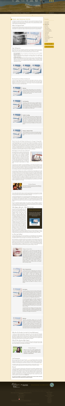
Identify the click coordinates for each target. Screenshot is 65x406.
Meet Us (28, 390)
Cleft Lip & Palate (47, 36)
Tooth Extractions (47, 28)
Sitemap (49, 390)
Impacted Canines (47, 38)
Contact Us (45, 390)
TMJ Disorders (47, 33)
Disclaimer (42, 390)
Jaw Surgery (46, 25)
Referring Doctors (37, 390)
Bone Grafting (47, 23)
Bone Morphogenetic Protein (49, 37)
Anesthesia (46, 41)
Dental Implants (49, 393)
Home (13, 0)
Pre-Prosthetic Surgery (48, 29)
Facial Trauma (46, 27)
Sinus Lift (49, 397)
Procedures (23, 0)
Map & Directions (48, 46)
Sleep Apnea (46, 34)
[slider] (36, 160)
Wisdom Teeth (47, 24)
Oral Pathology (47, 32)
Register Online (48, 43)
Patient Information (20, 390)
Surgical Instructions (32, 390)
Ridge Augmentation (49, 396)
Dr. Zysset (28, 359)
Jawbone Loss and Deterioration (49, 395)
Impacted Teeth (49, 401)
